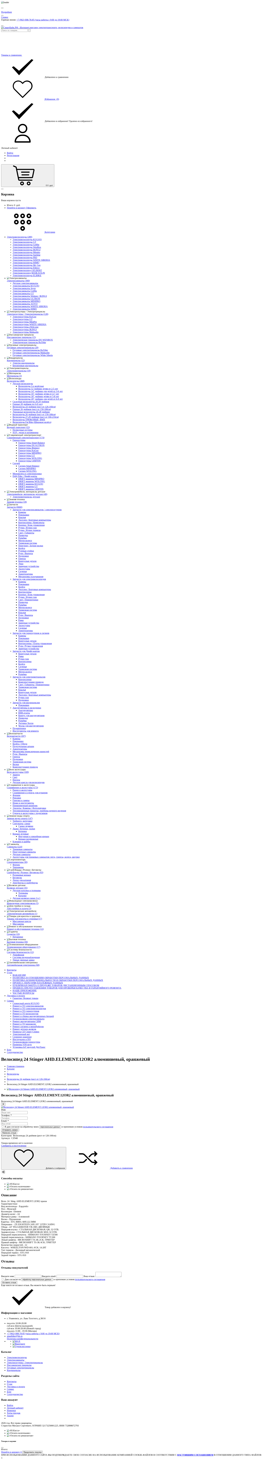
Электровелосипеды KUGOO (27, 239)
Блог (9, 1049)
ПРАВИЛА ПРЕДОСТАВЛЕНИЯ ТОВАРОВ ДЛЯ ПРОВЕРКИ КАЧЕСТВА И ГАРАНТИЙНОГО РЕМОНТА (67, 988)
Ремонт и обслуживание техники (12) (25, 929)
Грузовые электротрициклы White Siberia (33, 355)
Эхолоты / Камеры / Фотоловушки (29, 808)
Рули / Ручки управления (30, 646)
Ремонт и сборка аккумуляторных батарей (33, 1016)
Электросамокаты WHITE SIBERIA (30, 306)
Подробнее (6, 12)
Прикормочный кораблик (25, 805)
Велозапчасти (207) (16, 736)
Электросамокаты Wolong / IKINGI (30, 296)
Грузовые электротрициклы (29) (22, 347)
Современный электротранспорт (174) (25, 437)
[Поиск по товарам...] (29, 30)
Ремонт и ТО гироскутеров (26, 1011)
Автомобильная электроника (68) (23, 965)
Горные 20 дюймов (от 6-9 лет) (28, 404)
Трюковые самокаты (23, 849)
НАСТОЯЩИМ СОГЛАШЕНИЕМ (195, 1455)
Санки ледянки (25, 826)
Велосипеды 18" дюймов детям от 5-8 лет (38, 396)
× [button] (1, 1457)
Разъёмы (22, 538)
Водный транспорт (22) (18, 427)
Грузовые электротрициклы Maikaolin (31, 352)
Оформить (31, 208)
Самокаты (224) (14, 846)
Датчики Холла (25, 723)
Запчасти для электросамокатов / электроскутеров (37, 509)
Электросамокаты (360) (18, 280)
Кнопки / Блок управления (31, 525)
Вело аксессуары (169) (18, 772)
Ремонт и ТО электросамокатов (28, 1006)
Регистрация (13, 155)
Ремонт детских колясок (24, 1029)
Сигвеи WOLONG (27, 471)
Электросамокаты (15, 1360)
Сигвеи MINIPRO (27, 468)
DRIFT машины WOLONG (31, 481)
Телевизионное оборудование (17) (23, 947)
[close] (2, 15)
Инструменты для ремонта (26, 731)
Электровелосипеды (17, 1357)
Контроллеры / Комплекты (31, 522)
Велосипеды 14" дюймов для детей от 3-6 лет (40, 391)
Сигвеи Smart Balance (28, 466)
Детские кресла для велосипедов (29, 782)
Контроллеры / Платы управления (35, 643)
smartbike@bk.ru (14, 1336)
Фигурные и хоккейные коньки (33, 836)
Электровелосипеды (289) (19, 237)
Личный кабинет (15, 1408)
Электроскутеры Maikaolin (26, 332)
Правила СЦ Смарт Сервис (26, 1031)
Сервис (10, 1001)
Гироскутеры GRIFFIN (29, 461)
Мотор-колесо (25, 540)
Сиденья (22, 571)
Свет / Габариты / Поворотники (33, 684)
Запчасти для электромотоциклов (29, 677)
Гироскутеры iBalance (29, 448)
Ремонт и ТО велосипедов (25, 1013)
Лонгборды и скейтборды (25, 883)
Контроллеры (25, 592)
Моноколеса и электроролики (27, 473)
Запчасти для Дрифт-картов (26, 651)
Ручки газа (23, 659)
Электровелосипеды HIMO (26, 262)
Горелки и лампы (21, 800)
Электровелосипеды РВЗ (25, 257)
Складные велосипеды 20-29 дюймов (31, 401)
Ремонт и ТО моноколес (24, 1024)
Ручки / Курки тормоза (29, 530)
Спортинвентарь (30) (17, 862)
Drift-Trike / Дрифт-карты (25, 476)
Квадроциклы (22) (16, 360)
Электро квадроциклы (24, 363)
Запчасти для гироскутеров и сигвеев (31, 633)
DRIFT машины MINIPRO (31, 479)
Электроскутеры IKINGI (25, 329)
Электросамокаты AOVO (25, 304)
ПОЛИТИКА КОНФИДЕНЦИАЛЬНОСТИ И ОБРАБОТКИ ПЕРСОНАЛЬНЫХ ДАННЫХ (58, 980)
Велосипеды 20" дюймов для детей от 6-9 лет (40, 399)
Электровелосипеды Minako (26, 252)
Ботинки (22, 831)
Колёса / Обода (20, 744)
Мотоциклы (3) (14, 376)
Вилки (16, 764)
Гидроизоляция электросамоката (28, 1019)
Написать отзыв (9, 1133)
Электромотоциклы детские (26, 497)
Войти (10, 153)
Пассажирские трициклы (19, 1365)
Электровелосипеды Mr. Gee (27, 265)
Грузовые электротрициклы (20, 1368)
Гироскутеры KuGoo (28, 450)
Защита (16, 774)
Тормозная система (27, 543)
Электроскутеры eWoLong (25, 327)
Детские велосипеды (23, 383)
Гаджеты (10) (13, 934)
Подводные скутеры (23, 430)
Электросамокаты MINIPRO (26, 301)
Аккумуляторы (25, 710)
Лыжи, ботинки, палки (24, 828)
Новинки (11, 1410)
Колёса (21, 548)
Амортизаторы (25, 574)
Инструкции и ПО (22, 1039)
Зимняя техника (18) (17, 502)
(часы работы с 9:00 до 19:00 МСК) (52, 20)
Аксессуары (24, 569)
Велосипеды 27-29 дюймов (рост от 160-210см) (36, 417)
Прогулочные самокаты (24, 852)
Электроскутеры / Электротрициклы (25, 1362)
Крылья (22, 517)
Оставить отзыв (9, 1282)
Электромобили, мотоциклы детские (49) (27, 494)
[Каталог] (2, 25)
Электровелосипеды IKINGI (26, 250)
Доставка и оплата (16, 995)
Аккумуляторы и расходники (27, 708)
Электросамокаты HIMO (25, 309)
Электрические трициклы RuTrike (29, 342)
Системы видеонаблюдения (26, 957)
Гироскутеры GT (26, 455)
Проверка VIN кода (22, 1044)
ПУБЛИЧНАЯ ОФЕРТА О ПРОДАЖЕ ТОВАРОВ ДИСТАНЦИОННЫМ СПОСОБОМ (56, 985)
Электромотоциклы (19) (19, 371)
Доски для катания (22, 880)
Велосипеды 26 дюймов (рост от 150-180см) (34, 414)
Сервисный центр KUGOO (26, 1003)
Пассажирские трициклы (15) (21, 337)
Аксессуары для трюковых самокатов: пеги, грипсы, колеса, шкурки (46, 857)
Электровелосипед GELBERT (27, 270)
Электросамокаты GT (23, 293)
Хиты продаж (13, 1413)
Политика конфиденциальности (22, 1338)
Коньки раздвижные (28, 839)
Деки (20, 563)
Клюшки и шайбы (21, 841)
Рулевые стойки (26, 551)
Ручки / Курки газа (27, 527)
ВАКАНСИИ (19, 975)
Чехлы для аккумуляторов (31, 726)
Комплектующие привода (31, 682)
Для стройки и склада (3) (19, 908)
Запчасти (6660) (14, 507)
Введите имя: (7, 1276)
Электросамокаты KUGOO (26, 286)
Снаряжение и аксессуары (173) (22, 787)
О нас (9, 972)
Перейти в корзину (16, 208)
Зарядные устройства (28, 566)
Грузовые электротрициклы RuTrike (30, 350)
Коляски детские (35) (17, 888)
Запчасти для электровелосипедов (29, 579)
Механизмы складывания (30, 576)
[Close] (2, 1447)
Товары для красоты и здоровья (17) (24, 919)
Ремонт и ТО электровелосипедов (29, 1008)
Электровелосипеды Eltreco (26, 268)
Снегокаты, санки (21, 823)
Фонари (16, 795)
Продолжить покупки (32, 1452)
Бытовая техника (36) (17, 942)
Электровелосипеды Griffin (26, 244)
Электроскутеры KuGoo (24, 316)
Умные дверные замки (24, 960)
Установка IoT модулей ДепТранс (29, 1047)
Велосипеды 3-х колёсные (31, 386)
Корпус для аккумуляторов (31, 715)
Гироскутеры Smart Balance (31, 443)
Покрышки (23, 515)
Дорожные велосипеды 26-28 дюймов (31, 412)
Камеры (22, 512)
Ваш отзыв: (89, 1276)
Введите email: (49, 1276)
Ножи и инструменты (23, 803)
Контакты (11, 970)
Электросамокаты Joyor (24, 288)
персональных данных (50, 1127)
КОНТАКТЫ (9, 22)
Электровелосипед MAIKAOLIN (29, 273)
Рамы (21, 620)
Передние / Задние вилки (30, 545)
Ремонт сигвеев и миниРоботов (28, 1026)
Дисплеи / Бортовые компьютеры (34, 520)
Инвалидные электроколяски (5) (23, 903)
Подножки (23, 556)
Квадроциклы (13, 1370)
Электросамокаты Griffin (25, 291)
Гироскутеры (19, 440)
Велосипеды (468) (15, 381)
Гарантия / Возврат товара (25, 998)
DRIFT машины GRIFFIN (31, 489)
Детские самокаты (22, 854)
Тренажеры (18, 867)
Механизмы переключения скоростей (31, 751)
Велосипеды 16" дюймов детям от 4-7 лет (38, 394)
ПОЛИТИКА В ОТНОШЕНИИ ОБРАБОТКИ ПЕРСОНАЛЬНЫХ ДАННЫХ (51, 977)
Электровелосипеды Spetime (26, 255)
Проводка (23, 535)
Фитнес (16, 865)
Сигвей (16, 463)
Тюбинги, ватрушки (22, 821)
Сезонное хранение (22, 1037)
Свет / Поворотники (28, 599)
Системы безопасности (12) (20, 952)
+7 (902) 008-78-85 (25, 20)
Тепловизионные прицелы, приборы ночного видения (39, 810)
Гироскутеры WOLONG (30, 458)
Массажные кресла (22, 921)
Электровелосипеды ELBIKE (27, 275)
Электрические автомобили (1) (22, 913)
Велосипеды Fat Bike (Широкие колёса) (32, 422)
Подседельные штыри (23, 746)
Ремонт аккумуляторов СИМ (27, 1021)
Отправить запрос (10, 1130)
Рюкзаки (17, 798)
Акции (10, 1415)
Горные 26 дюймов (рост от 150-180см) (32, 409)
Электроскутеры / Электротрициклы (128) (27, 314)
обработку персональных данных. (37, 1279)
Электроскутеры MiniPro (25, 322)
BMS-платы (24, 713)
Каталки (22, 895)
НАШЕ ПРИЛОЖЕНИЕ (25, 990)
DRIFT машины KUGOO (30, 484)
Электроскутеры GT (23, 319)
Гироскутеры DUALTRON (31, 445)
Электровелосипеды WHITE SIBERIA (31, 260)
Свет (15, 777)
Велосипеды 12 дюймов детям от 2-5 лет (38, 389)
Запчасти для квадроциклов (26, 702)
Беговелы (17, 877)
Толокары (23, 893)
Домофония (18, 955)
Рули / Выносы (25, 553)
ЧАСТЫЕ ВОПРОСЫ (23, 993)
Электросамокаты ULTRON (26, 298)
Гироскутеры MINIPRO (29, 453)
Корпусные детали (27, 561)
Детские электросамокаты (25, 283)
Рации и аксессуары (22, 790)
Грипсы (22, 558)
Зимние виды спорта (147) (20, 818)
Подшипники (19, 728)
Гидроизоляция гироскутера (26, 1042)
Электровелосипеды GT (24, 242)
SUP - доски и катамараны (25, 432)
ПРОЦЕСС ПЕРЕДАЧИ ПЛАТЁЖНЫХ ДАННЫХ (38, 983)
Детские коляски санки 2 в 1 (26, 898)
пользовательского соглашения (98, 1127)
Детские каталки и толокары (27, 890)
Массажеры (18, 924)
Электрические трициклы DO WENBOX (33, 340)
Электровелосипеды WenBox (27, 247)
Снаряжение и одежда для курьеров (30, 792)
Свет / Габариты (26, 533)
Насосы (16, 780)
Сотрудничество (15, 1052)
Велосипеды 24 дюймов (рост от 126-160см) (34, 407)
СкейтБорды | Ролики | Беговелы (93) (25, 872)
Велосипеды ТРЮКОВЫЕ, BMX (29, 419)
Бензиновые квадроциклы (25, 365)
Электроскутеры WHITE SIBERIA (29, 324)
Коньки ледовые (21, 834)
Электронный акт (21, 1034)
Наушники (18, 937)
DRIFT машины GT (28, 486)
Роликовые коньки (22, 875)
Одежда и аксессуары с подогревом (30, 813)
